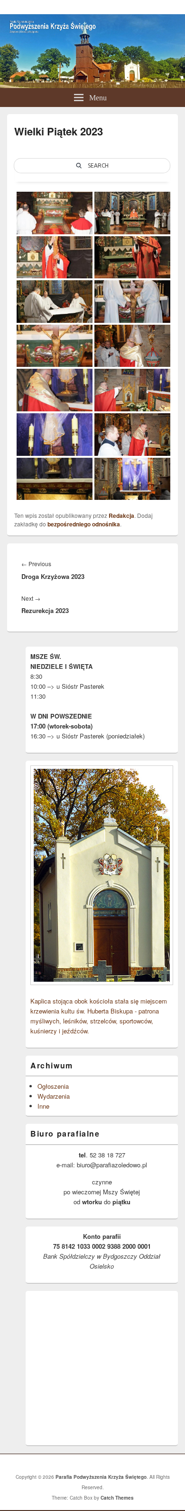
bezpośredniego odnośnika (83, 524)
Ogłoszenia (53, 1086)
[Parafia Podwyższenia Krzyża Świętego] (92, 85)
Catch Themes (117, 1497)
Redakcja (121, 515)
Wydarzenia (53, 1096)
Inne (43, 1106)
